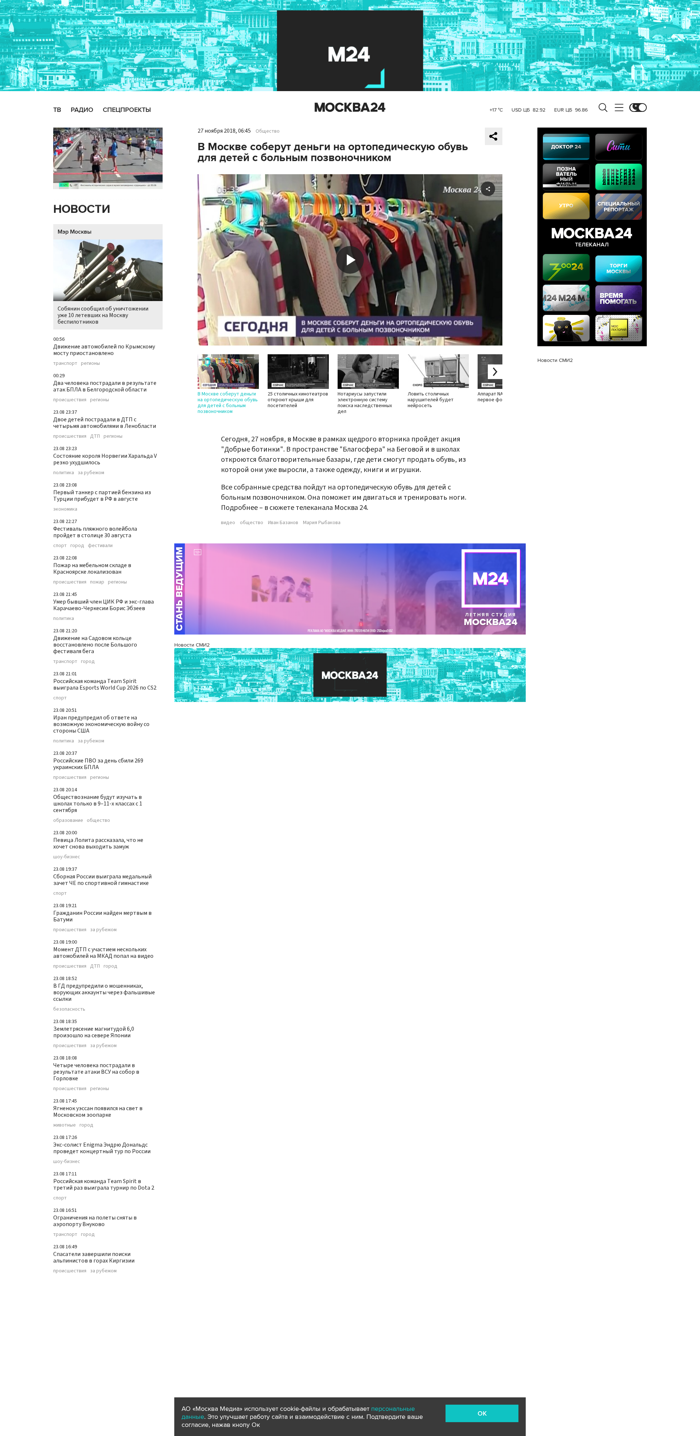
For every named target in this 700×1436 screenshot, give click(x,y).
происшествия (69, 399)
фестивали (100, 545)
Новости (81, 209)
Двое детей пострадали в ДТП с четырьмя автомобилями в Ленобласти (104, 422)
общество (98, 820)
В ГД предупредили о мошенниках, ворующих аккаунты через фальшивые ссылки (104, 992)
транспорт (65, 363)
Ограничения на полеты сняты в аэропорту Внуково (95, 1221)
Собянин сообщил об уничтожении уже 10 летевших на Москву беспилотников (103, 315)
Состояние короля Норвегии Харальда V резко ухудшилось (105, 459)
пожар (97, 582)
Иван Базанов (283, 522)
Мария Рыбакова (322, 522)
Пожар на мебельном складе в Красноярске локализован (92, 568)
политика (63, 472)
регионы (90, 363)
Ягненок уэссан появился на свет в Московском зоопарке (98, 1111)
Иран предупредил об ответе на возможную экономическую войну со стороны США (101, 724)
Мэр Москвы (75, 231)
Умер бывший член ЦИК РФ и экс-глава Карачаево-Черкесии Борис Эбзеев (103, 605)
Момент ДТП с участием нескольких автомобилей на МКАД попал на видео (103, 952)
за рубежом (91, 472)
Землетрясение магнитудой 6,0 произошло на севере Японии (93, 1032)
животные (64, 1125)
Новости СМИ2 (192, 645)
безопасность (69, 1009)
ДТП (95, 436)
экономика (65, 509)
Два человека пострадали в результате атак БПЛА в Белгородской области (104, 386)
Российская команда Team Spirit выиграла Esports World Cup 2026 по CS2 (104, 684)
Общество (268, 131)
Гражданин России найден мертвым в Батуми (102, 916)
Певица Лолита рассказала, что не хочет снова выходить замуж (98, 843)
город (77, 545)
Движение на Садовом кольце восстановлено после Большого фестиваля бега (95, 644)
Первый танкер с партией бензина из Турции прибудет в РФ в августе (102, 495)
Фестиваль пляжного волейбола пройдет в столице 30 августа (95, 532)
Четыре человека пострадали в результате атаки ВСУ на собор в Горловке (96, 1071)
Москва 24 (350, 107)
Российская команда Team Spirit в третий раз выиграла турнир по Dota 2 (103, 1184)
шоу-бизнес (66, 856)
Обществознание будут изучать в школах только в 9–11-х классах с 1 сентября (97, 803)
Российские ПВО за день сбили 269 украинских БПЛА (98, 764)
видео (228, 522)
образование (68, 820)
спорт (60, 545)
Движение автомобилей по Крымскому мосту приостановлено (104, 350)
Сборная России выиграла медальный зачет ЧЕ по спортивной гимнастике (102, 880)
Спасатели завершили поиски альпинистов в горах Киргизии (94, 1257)
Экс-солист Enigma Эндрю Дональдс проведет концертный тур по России (102, 1148)
